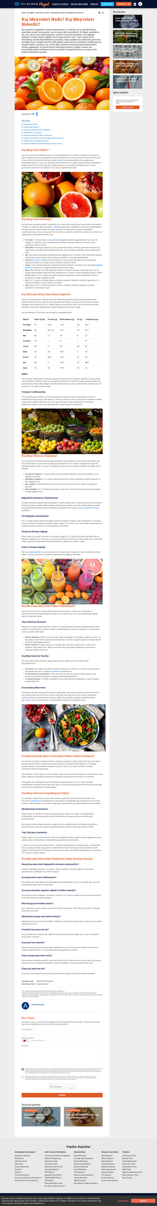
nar (55, 484)
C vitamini (56, 227)
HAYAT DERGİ (107, 4)
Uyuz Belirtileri (51, 1164)
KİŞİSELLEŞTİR (128, 107)
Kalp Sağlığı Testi (129, 1161)
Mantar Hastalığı (81, 1166)
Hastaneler (19, 1158)
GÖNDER (62, 1095)
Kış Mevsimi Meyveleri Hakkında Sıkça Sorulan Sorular (42, 144)
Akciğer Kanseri (108, 1164)
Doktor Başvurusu (22, 1166)
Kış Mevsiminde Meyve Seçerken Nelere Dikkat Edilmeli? (43, 138)
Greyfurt (36, 260)
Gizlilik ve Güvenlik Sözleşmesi (28, 1178)
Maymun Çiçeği (51, 1161)
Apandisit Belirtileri (53, 1175)
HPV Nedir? (49, 1172)
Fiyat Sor (18, 1169)
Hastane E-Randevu (22, 1155)
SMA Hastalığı (80, 1180)
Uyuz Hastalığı (80, 1155)
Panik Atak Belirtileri (54, 1183)
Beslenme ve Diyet (42, 13)
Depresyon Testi (128, 1164)
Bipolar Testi (127, 1158)
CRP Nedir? (49, 1180)
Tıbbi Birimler (21, 1161)
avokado (46, 837)
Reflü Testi (126, 1169)
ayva (41, 302)
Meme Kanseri (107, 1158)
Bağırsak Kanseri (108, 1166)
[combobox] (27, 1041)
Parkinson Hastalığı (82, 1164)
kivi (96, 637)
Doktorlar (19, 1164)
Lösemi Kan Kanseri (109, 1180)
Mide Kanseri (107, 1155)
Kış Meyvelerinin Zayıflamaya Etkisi (36, 141)
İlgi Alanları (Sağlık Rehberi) (86, 1183)
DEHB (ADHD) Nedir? (53, 1178)
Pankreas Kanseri (108, 1169)
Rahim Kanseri (107, 1172)
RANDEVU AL (122, 4)
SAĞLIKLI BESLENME (79, 4)
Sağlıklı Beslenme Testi (132, 1172)
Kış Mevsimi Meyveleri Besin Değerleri (37, 130)
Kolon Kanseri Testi (130, 1175)
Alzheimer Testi (129, 1155)
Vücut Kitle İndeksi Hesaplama (57, 1155)
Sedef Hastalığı (80, 1169)
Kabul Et (143, 1201)
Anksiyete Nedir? (52, 1169)
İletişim (18, 1172)
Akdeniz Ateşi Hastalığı (83, 1175)
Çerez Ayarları (123, 1201)
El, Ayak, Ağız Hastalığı (83, 1158)
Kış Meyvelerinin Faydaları (32, 133)
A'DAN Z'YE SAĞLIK (60, 4)
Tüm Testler (127, 1178)
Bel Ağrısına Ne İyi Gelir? (55, 1186)
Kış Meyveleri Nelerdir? (31, 127)
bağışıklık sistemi (92, 508)
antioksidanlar (35, 552)
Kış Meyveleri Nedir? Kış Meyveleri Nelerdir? (67, 13)
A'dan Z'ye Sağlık (28, 13)
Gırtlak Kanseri (107, 1178)
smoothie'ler (56, 671)
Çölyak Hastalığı (81, 1161)
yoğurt (27, 700)
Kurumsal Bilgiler (22, 1175)
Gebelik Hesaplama (53, 1158)
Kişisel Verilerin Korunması (26, 1180)
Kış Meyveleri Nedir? (30, 124)
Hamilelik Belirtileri (54, 1166)
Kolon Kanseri (107, 1161)
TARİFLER (94, 4)
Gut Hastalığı (79, 1172)
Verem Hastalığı (80, 1178)
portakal (55, 240)
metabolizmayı (36, 801)
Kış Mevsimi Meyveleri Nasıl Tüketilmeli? (37, 135)
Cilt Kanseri (106, 1175)
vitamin (60, 160)
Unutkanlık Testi (129, 1166)
